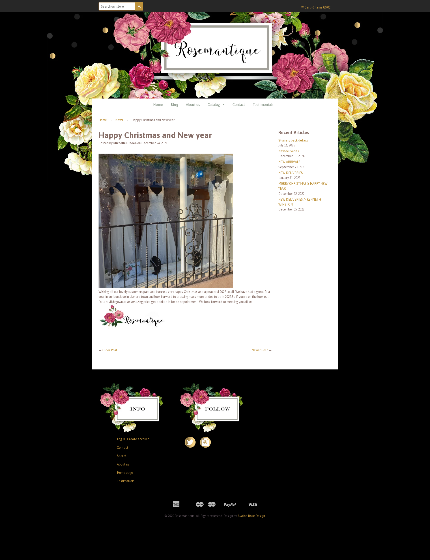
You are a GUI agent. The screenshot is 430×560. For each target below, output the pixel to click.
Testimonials (263, 105)
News (119, 120)
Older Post (109, 350)
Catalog (214, 105)
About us (193, 105)
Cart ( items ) (317, 7)
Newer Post (260, 350)
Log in (121, 439)
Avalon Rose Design (251, 516)
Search (122, 456)
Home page (125, 472)
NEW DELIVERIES (290, 173)
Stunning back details (293, 140)
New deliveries (288, 151)
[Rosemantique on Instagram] (205, 446)
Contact (238, 105)
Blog (174, 105)
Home (158, 105)
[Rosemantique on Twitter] (190, 446)
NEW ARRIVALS (289, 162)
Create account (138, 439)
